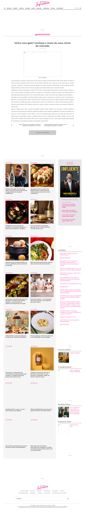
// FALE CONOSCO (47, 493)
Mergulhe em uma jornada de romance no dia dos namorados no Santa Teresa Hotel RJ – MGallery (15, 227)
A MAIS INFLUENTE (46, 490)
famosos (9, 8)
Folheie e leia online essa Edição (70, 199)
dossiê (15, 8)
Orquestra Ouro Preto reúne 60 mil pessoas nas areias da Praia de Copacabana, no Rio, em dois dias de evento (69, 263)
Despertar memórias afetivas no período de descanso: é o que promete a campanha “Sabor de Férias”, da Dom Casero (40, 375)
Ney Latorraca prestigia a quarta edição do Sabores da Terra (30, 125)
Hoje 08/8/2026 (64, 286)
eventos (21, 8)
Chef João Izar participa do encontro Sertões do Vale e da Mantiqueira (16, 446)
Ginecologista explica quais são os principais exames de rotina (55, 125)
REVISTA (53, 8)
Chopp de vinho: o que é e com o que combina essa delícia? (15, 410)
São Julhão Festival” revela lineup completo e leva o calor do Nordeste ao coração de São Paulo (70, 312)
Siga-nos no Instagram (42, 132)
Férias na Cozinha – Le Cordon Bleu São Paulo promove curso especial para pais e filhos (41, 300)
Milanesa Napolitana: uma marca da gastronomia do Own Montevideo (41, 410)
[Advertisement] (42, 20)
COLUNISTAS (46, 8)
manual (27, 8)
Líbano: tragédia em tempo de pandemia (75, 370)
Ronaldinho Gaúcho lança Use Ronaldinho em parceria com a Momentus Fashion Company (70, 297)
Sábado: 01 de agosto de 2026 (67, 317)
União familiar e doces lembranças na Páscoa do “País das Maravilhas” (15, 336)
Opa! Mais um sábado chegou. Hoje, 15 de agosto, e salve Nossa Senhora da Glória (70, 269)
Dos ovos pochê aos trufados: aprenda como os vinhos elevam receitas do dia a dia (40, 227)
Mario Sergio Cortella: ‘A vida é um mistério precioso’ (68, 254)
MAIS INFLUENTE (55, 490)
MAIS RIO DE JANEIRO (24, 490)
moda (33, 8)
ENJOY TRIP (62, 490)
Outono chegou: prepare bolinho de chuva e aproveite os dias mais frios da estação (16, 264)
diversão (38, 8)
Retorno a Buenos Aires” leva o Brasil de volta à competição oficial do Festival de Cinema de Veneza (70, 291)
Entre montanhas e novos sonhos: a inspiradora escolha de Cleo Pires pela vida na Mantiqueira (69, 279)
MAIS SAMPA (32, 490)
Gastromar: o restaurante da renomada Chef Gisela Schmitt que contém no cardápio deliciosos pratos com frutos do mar (15, 375)
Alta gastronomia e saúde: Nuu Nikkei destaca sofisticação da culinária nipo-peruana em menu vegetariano (40, 191)
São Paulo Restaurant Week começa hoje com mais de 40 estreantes (41, 263)
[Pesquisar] (80, 8)
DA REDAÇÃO (59, 8)
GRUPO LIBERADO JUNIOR (23, 493)
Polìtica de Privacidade (61, 507)
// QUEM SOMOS (33, 493)
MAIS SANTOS (39, 490)
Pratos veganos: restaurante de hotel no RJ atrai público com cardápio (42, 336)
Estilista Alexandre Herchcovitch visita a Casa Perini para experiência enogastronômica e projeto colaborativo (16, 191)
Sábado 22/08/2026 (65, 258)
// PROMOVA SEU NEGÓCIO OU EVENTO (59, 493)
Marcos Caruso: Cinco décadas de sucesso (70, 283)
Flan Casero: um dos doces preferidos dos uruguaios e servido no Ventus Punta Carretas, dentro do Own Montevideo (41, 448)
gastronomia (34, 162)
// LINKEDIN (40, 493)
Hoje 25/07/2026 (64, 324)
